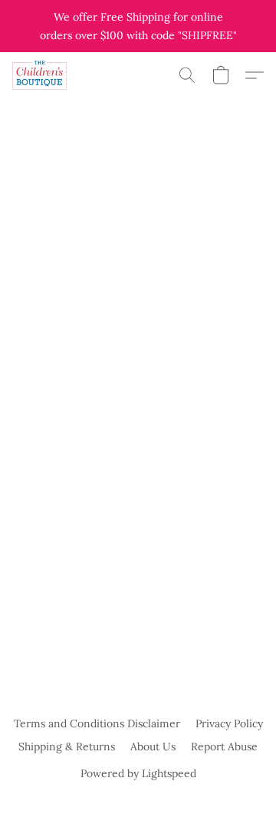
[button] (41, 75)
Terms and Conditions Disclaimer (97, 723)
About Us (153, 746)
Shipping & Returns (66, 746)
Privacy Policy (229, 723)
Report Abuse (224, 746)
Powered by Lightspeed (138, 773)
